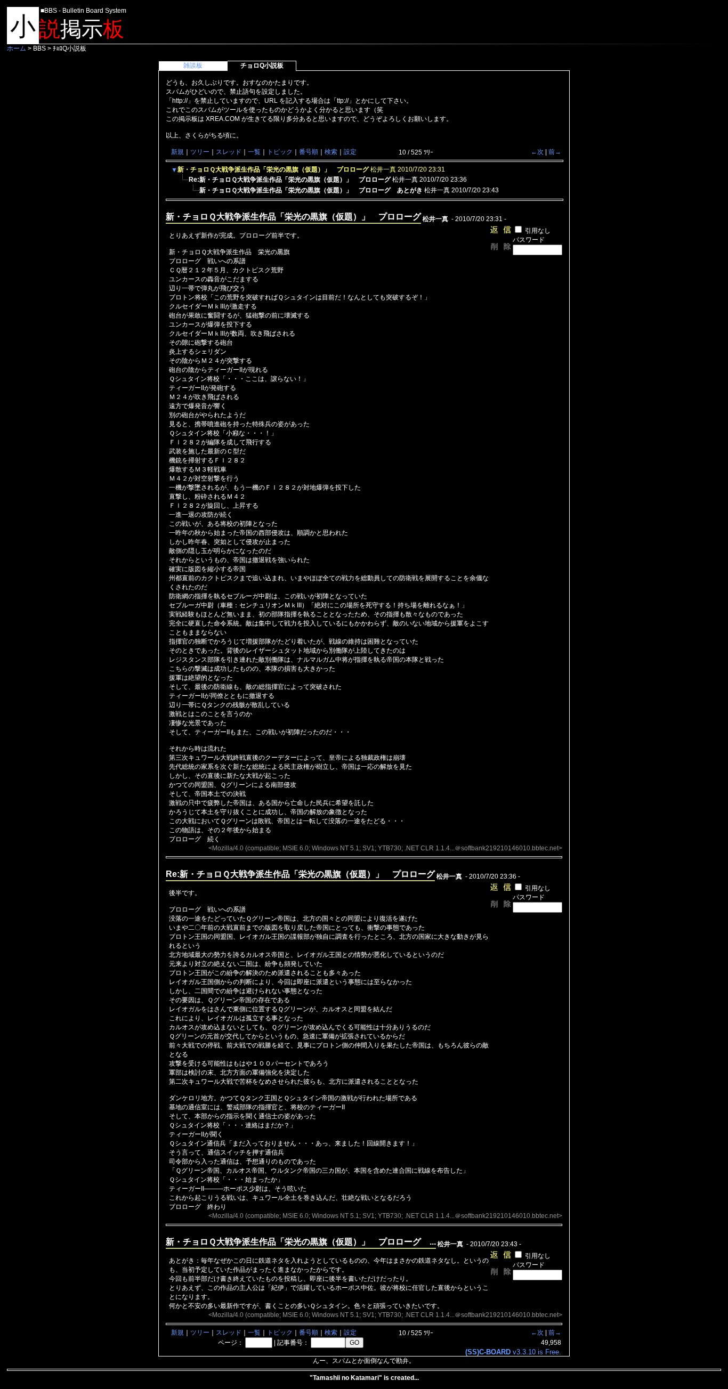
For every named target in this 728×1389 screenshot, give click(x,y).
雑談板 (193, 65)
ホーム (16, 48)
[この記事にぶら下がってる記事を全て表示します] (183, 182)
